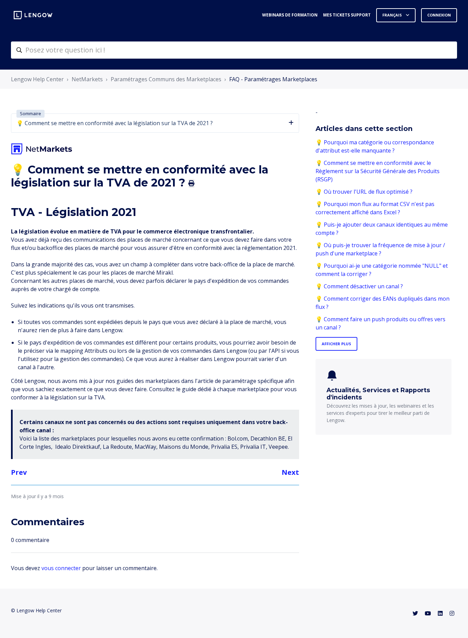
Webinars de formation (290, 15)
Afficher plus (336, 343)
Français (392, 14)
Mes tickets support (347, 15)
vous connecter (61, 568)
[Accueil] (33, 15)
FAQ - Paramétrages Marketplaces (273, 79)
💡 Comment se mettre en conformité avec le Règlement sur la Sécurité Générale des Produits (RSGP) (378, 171)
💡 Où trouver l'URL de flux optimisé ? (364, 191)
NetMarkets (87, 79)
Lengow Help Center (37, 79)
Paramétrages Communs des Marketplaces (166, 79)
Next (290, 472)
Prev (19, 472)
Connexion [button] (439, 14)
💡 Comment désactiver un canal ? (359, 286)
